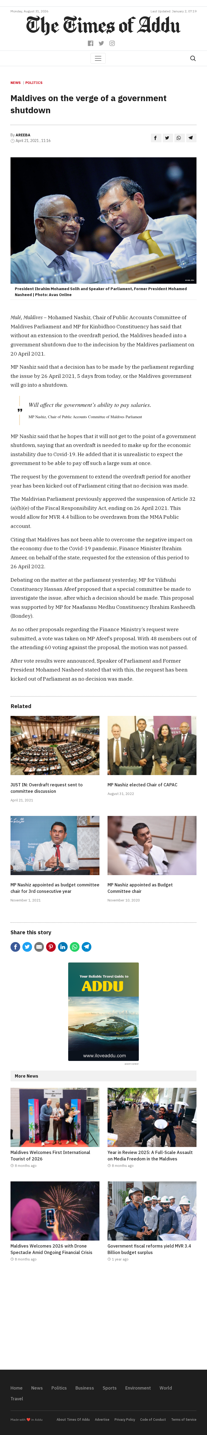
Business (84, 1388)
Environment (138, 1388)
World (166, 1388)
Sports (110, 1388)
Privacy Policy (125, 1420)
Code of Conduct (153, 1420)
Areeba (23, 135)
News (16, 82)
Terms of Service (183, 1420)
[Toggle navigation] (98, 58)
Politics (34, 82)
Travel (17, 1398)
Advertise (102, 1420)
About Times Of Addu (73, 1420)
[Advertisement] (103, 1319)
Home (17, 1388)
